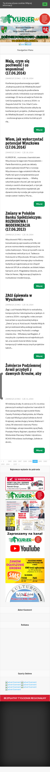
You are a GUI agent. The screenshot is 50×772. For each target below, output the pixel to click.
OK (45, 4)
